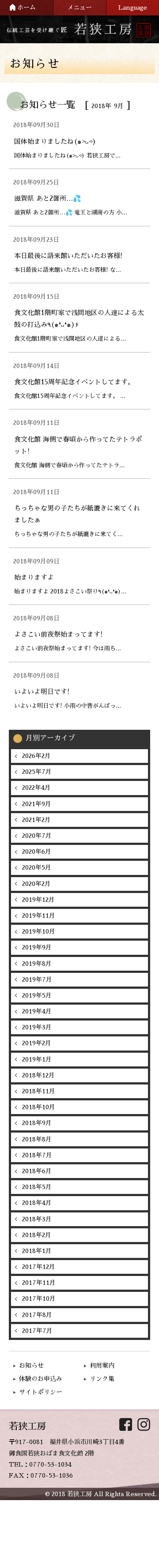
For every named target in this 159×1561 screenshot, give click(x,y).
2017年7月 (37, 1331)
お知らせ (31, 1365)
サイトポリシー (40, 1392)
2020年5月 (36, 867)
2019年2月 (36, 1043)
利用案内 (102, 1365)
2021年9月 (36, 804)
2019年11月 (38, 915)
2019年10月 (38, 931)
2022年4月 (36, 787)
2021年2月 (36, 820)
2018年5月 (37, 1187)
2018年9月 (37, 1123)
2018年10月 (38, 1107)
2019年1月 (37, 1059)
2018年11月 (38, 1091)
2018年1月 (37, 1251)
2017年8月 (37, 1315)
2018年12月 (38, 1075)
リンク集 (102, 1379)
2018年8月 (37, 1139)
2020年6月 (36, 851)
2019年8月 (37, 964)
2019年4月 (37, 1011)
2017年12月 (38, 1267)
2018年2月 (36, 1235)
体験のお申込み (40, 1379)
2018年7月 (37, 1155)
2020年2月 (36, 884)
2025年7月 (37, 772)
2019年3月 (37, 1027)
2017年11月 (39, 1283)
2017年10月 (39, 1298)
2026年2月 (36, 756)
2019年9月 (37, 947)
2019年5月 (37, 995)
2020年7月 (37, 836)
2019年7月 (37, 979)
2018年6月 (37, 1171)
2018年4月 (37, 1203)
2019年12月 (38, 900)
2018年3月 (37, 1219)
